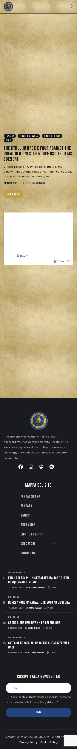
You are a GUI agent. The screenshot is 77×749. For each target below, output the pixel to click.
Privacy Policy (38, 702)
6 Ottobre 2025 (15, 652)
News (8, 140)
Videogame (13, 597)
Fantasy (10, 136)
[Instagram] (33, 469)
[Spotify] (54, 469)
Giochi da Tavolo (29, 136)
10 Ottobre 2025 (16, 607)
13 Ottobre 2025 (16, 587)
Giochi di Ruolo (52, 136)
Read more (13, 194)
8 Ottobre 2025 (15, 628)
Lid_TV (24, 255)
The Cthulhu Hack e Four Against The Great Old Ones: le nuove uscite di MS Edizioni (38, 154)
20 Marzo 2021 (10, 183)
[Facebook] (23, 469)
